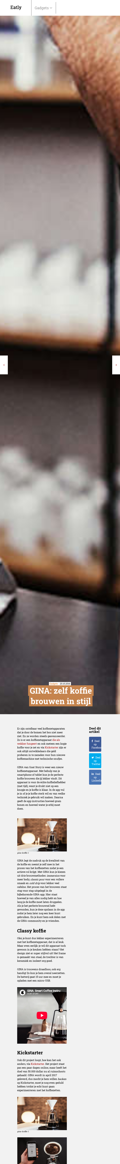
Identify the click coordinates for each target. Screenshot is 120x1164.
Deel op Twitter (96, 761)
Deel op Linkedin (96, 777)
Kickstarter (51, 747)
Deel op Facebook (96, 744)
